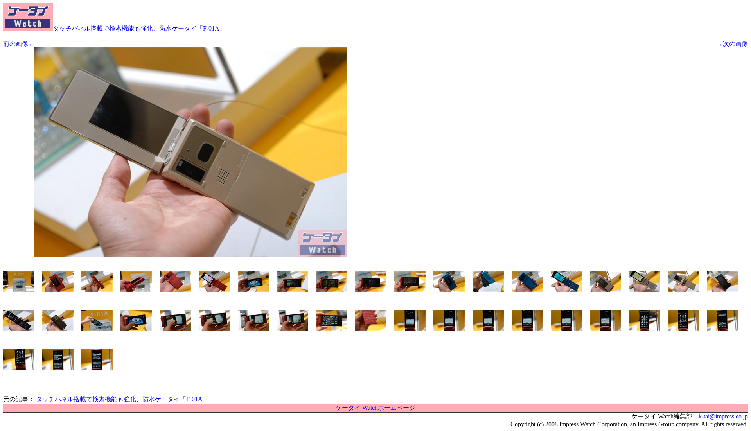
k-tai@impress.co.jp (723, 416)
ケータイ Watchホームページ (375, 407)
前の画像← (18, 43)
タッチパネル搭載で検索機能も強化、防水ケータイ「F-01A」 (139, 28)
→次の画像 (732, 43)
